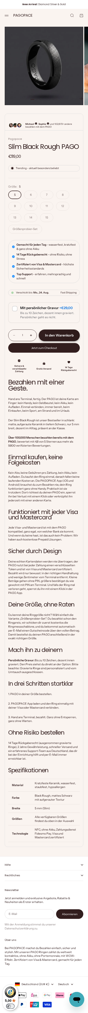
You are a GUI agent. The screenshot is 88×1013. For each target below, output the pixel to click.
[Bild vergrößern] (81, 98)
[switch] (10, 1006)
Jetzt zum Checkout (44, 348)
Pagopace (15, 139)
